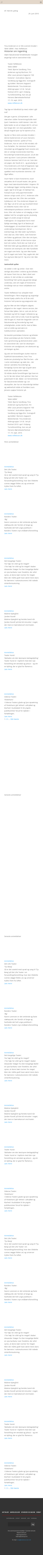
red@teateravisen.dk (24, 1540)
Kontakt (18, 1518)
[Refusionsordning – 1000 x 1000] (21, 792)
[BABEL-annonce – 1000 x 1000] (21, 757)
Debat (38, 1512)
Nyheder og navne (28, 1512)
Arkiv (28, 1518)
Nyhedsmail (34, 1518)
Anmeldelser (15, 1512)
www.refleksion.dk (15, 103)
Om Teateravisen (10, 1518)
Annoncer (23, 1518)
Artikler (5, 1512)
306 (11, 719)
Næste (16, 719)
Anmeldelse (9, 467)
